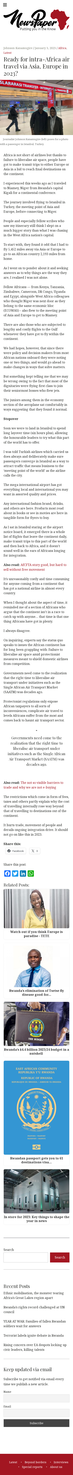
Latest (7, 53)
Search (9, 1250)
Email (7, 1406)
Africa (62, 48)
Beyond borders (35, 1462)
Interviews (61, 1462)
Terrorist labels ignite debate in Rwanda (34, 1335)
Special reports (32, 1467)
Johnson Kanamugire (18, 48)
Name (7, 1392)
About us (56, 1467)
